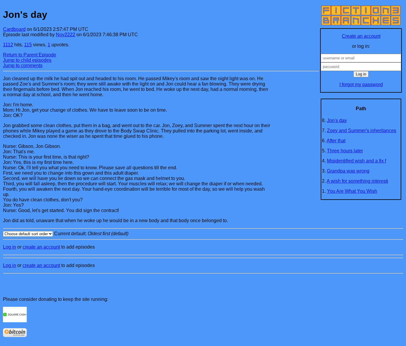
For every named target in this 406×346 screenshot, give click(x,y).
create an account (41, 246)
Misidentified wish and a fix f (356, 160)
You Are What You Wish (352, 191)
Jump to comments (23, 65)
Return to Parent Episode (29, 54)
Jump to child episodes (27, 60)
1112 (8, 44)
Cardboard (14, 29)
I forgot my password (361, 84)
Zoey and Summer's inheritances (361, 130)
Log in (9, 246)
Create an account (361, 36)
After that (336, 140)
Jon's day (337, 120)
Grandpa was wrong (348, 170)
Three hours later (345, 150)
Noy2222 (65, 34)
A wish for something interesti (357, 181)
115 (28, 44)
